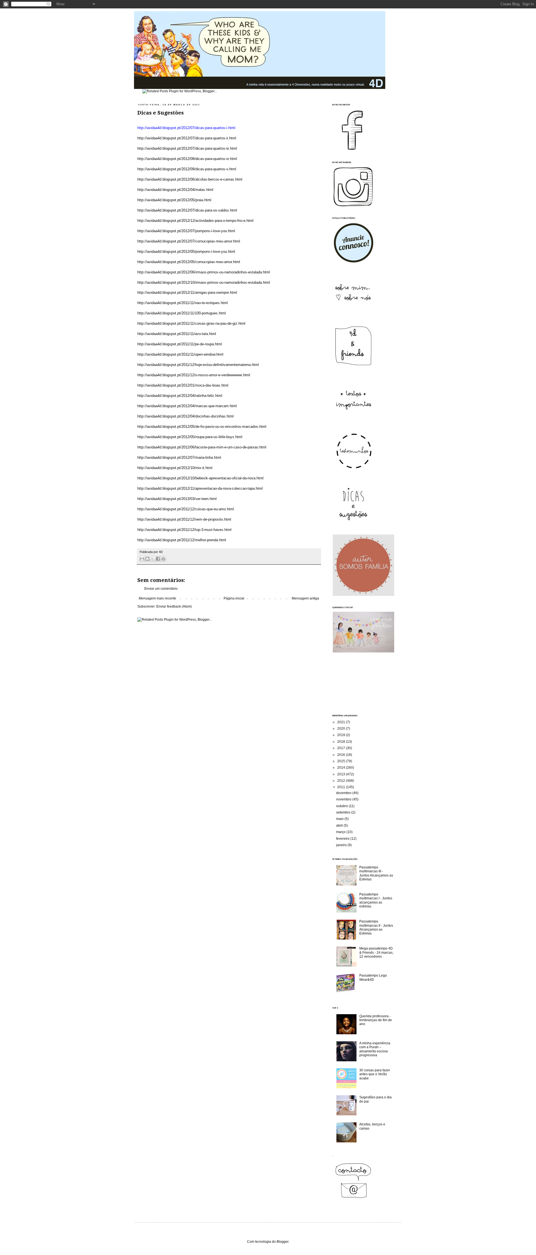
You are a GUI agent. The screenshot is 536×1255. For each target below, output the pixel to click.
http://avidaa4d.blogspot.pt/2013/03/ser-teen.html (177, 499)
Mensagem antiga (305, 598)
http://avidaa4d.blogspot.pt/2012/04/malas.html (175, 190)
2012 (341, 781)
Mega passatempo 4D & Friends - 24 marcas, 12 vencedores (376, 952)
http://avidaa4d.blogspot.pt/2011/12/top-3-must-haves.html (184, 530)
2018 (341, 742)
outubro (342, 806)
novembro (344, 799)
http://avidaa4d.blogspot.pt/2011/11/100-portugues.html (181, 313)
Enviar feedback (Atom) (174, 606)
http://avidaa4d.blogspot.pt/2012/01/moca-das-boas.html (182, 385)
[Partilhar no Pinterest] (163, 559)
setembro (343, 812)
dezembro (344, 793)
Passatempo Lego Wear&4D (373, 977)
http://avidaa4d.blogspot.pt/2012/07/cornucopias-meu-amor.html (188, 241)
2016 (341, 755)
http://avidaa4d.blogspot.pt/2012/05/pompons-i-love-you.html (186, 251)
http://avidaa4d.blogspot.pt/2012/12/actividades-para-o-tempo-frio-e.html (195, 221)
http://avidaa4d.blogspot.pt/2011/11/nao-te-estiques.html (182, 303)
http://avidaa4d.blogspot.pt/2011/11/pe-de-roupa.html (179, 344)
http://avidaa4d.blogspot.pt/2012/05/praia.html (174, 200)
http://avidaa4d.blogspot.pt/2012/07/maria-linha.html (179, 457)
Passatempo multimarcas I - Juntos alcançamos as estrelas (375, 900)
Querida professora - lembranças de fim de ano (375, 1020)
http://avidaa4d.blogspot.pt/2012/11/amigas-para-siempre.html (187, 292)
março (341, 832)
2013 (341, 774)
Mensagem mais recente (157, 598)
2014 (341, 767)
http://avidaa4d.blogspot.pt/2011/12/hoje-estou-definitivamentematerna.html (198, 365)
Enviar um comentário (161, 589)
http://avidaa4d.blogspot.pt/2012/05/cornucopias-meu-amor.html (188, 262)
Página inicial (234, 598)
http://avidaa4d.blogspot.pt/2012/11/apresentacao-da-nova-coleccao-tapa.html (200, 488)
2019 (341, 735)
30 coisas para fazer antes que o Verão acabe (374, 1074)
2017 (341, 748)
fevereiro (343, 839)
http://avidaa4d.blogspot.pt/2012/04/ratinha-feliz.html (179, 396)
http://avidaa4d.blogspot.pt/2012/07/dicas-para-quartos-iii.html (187, 148)
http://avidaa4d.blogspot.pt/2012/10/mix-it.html (174, 468)
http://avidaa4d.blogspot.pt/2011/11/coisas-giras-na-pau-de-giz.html (191, 323)
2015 (341, 761)
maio (340, 819)
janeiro (342, 845)
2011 (341, 787)
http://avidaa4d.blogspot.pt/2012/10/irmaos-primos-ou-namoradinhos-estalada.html (203, 282)
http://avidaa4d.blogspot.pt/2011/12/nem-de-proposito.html (184, 519)
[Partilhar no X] (152, 559)
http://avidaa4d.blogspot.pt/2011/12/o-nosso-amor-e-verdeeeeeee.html (193, 375)
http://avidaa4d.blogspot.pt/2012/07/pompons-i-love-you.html (186, 231)
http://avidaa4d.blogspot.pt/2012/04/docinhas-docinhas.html (185, 416)
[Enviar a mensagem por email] (142, 559)
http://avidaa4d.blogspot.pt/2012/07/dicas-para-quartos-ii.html (186, 138)
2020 (341, 728)
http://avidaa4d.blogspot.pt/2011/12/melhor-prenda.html (181, 540)
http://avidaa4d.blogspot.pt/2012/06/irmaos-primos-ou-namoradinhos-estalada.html (203, 272)
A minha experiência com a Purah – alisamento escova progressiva (374, 1049)
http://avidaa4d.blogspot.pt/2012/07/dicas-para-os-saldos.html (187, 210)
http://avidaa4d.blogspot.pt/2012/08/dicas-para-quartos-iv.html (187, 159)
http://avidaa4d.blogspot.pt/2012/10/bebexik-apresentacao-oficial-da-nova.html (200, 478)
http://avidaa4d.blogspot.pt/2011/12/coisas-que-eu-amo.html (185, 509)
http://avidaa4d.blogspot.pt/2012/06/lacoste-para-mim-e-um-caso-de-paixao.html (201, 447)
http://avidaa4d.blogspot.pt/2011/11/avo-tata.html (176, 334)
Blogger (282, 1242)
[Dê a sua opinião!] (147, 559)
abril (340, 825)
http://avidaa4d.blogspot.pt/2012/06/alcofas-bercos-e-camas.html (189, 179)
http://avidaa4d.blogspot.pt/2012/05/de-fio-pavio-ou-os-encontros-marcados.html (201, 426)
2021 (341, 722)
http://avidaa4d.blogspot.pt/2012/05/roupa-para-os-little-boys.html (189, 437)
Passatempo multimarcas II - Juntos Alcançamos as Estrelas (376, 927)
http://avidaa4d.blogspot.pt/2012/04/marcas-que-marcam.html (187, 406)
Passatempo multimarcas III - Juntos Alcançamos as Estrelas (376, 873)
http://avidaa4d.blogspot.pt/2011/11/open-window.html (180, 354)
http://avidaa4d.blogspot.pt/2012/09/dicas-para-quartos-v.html (186, 169)
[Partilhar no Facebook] (158, 559)
